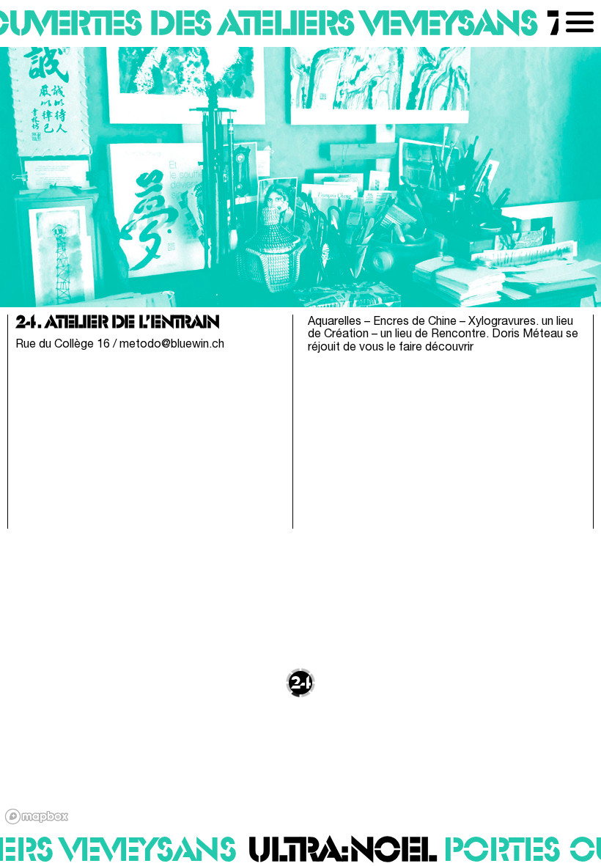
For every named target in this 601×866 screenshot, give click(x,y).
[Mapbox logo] (36, 816)
